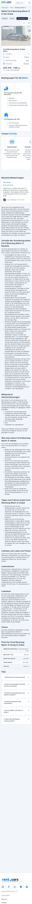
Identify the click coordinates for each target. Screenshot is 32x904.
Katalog (3, 902)
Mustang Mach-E (22, 18)
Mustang (4, 18)
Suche (21, 2)
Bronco (12, 18)
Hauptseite (4, 7)
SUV (25, 220)
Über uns (4, 899)
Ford (11, 7)
